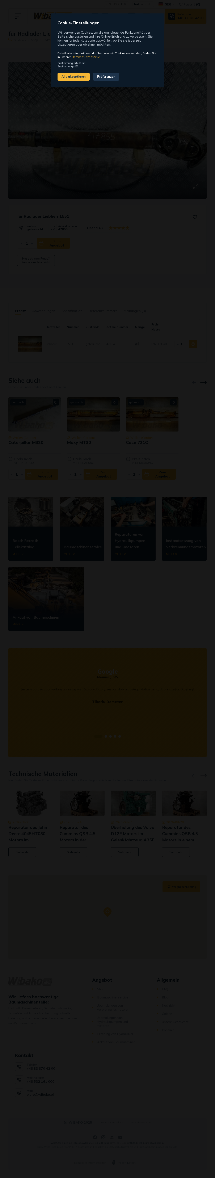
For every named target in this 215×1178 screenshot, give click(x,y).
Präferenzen (106, 77)
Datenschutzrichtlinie (86, 57)
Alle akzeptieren (74, 77)
